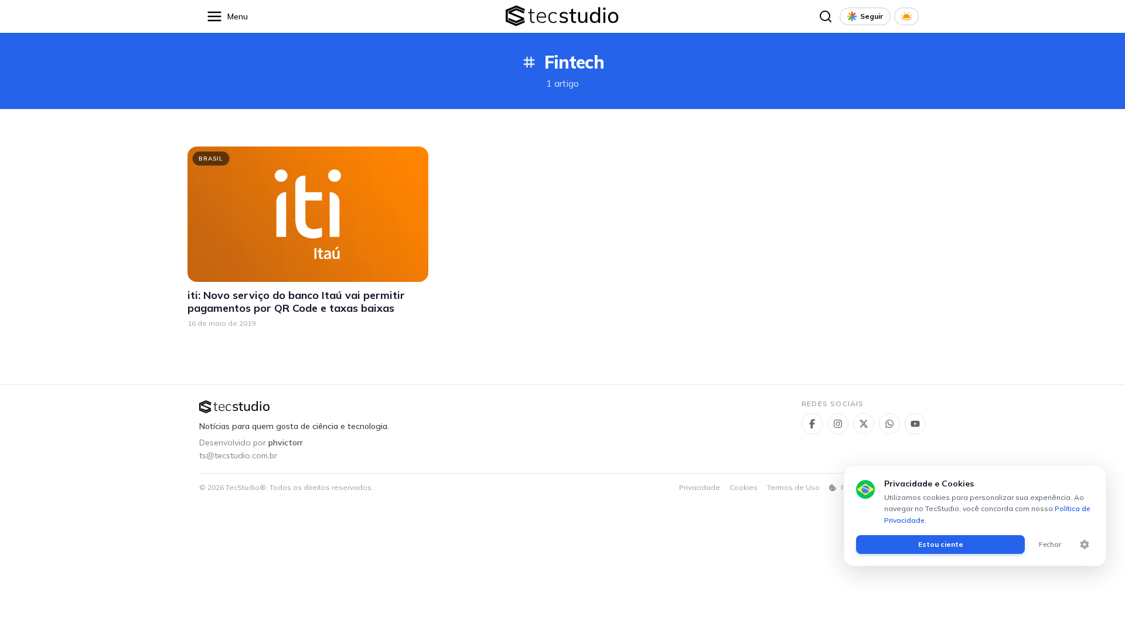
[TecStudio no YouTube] (915, 423)
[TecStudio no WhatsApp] (889, 423)
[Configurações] (1084, 544)
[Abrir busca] (825, 16)
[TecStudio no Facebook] (812, 423)
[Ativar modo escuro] (906, 16)
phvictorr (285, 442)
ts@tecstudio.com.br (238, 455)
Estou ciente (940, 544)
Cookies (743, 487)
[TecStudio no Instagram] (837, 423)
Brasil (211, 158)
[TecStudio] (562, 17)
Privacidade (699, 487)
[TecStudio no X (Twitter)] (863, 423)
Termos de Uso (793, 487)
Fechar (1050, 544)
